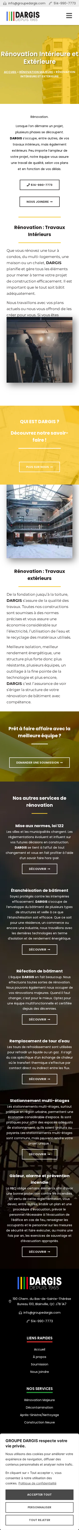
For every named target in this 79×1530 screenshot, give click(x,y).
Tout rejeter (39, 1520)
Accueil (10, 72)
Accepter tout (39, 1495)
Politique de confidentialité (37, 1483)
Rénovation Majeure (36, 72)
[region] (39, 1482)
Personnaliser (39, 1507)
